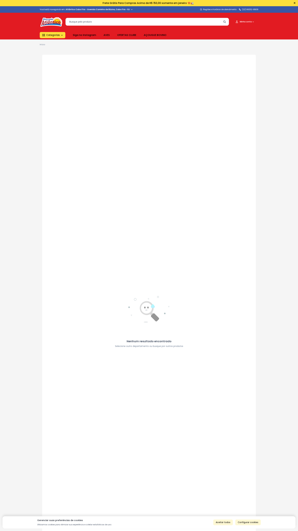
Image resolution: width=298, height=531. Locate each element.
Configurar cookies (248, 522)
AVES (107, 35)
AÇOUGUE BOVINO (155, 35)
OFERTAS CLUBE (126, 35)
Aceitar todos (223, 522)
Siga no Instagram (84, 35)
